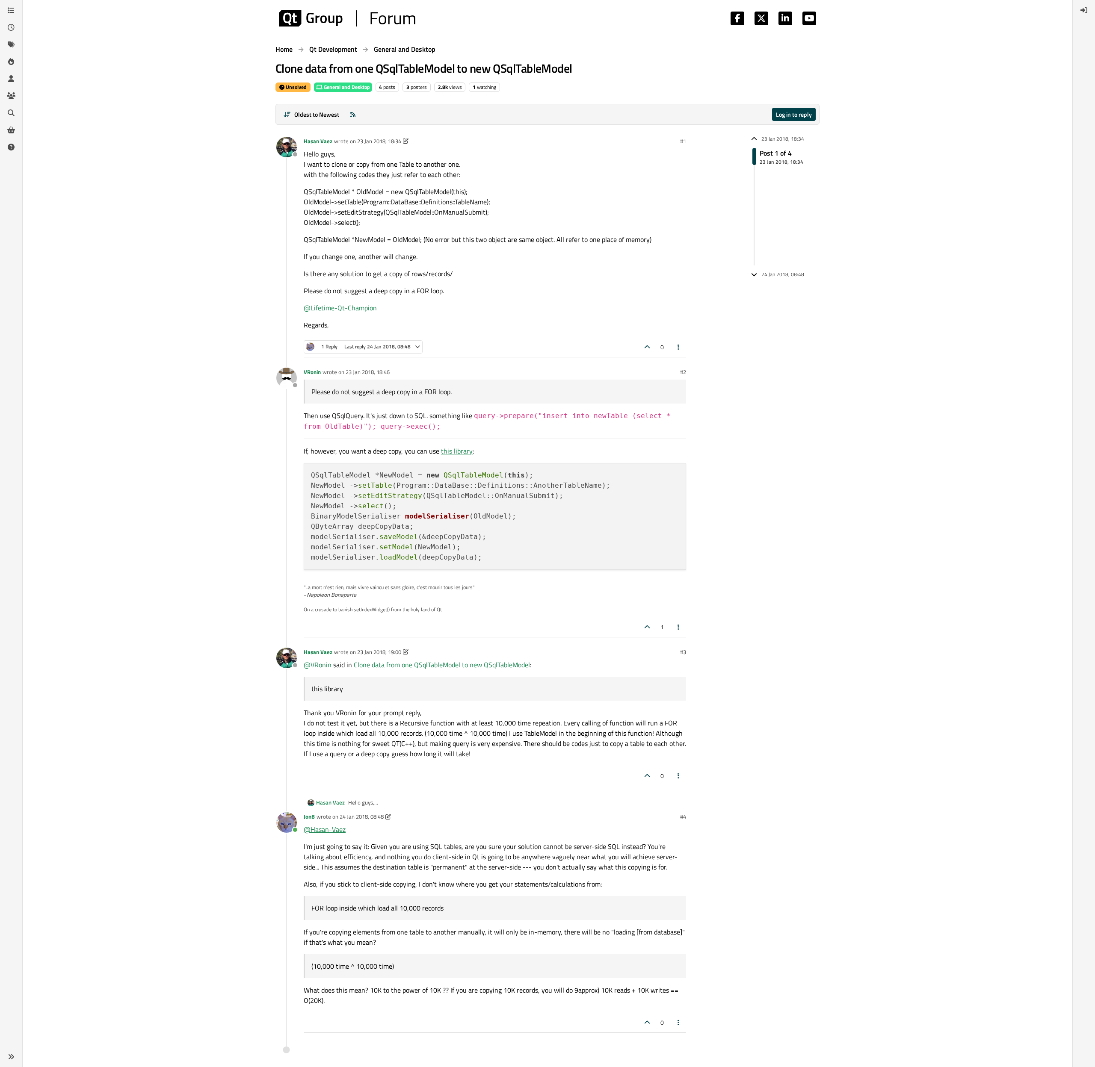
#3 (683, 652)
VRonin (312, 372)
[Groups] (11, 96)
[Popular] (11, 61)
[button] (11, 1057)
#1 (683, 141)
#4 (683, 816)
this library (457, 451)
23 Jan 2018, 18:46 (368, 372)
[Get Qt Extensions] (11, 130)
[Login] (1084, 10)
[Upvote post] (647, 347)
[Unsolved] (11, 147)
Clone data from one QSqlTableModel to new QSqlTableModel (442, 665)
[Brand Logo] (347, 18)
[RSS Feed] (352, 114)
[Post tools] (679, 347)
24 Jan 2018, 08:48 (362, 816)
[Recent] (11, 27)
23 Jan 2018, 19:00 (379, 652)
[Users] (11, 78)
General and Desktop (346, 87)
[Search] (11, 113)
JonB (309, 816)
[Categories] (11, 10)
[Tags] (11, 44)
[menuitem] (1084, 10)
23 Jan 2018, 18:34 (379, 141)
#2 (683, 372)
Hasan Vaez (318, 141)
